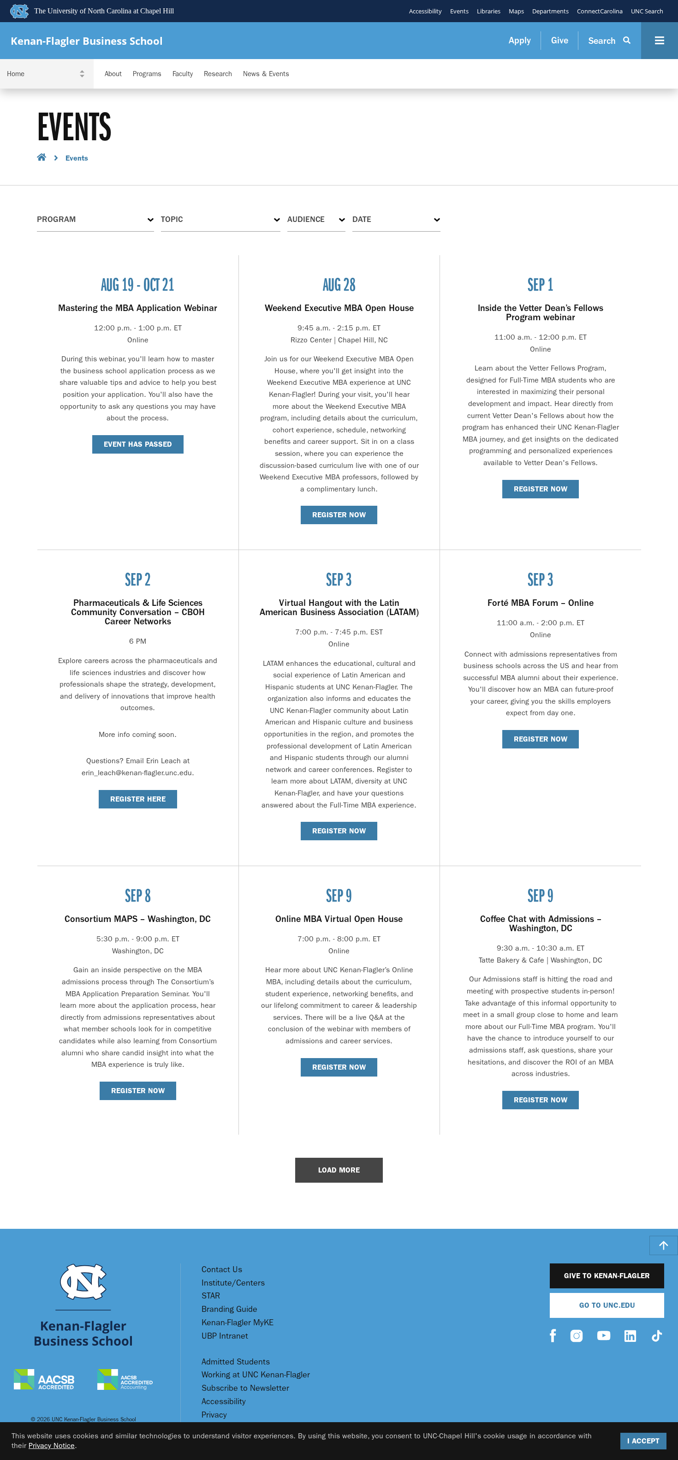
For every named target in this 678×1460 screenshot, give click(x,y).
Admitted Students (236, 1362)
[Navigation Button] (659, 40)
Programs (147, 74)
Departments (550, 11)
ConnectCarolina (600, 11)
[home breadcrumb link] (42, 158)
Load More (339, 1170)
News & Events (266, 74)
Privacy (214, 1415)
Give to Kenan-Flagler (607, 1275)
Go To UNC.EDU (607, 1305)
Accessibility (425, 11)
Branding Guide (229, 1309)
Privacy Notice (52, 1445)
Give (559, 40)
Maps (516, 11)
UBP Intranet (225, 1336)
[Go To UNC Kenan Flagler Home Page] (83, 1304)
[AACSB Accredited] (44, 1380)
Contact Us (222, 1270)
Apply (520, 40)
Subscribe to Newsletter (245, 1388)
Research (218, 74)
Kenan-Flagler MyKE (238, 1323)
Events (459, 11)
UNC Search (647, 11)
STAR (211, 1296)
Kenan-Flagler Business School (87, 40)
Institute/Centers (233, 1283)
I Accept (643, 1440)
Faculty (182, 74)
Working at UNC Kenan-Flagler (256, 1375)
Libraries (488, 11)
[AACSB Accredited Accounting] (125, 1380)
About (113, 74)
